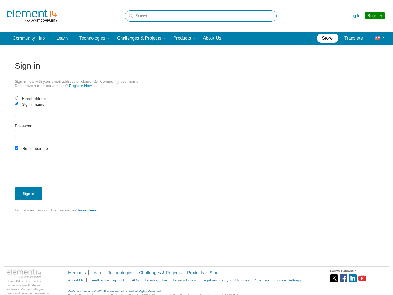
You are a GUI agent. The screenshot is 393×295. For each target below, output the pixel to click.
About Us (76, 280)
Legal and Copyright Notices (225, 280)
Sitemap (262, 280)
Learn (96, 272)
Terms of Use (156, 280)
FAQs (134, 280)
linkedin (353, 278)
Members (77, 272)
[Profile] (377, 38)
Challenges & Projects (160, 272)
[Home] (32, 16)
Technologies (120, 272)
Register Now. (81, 86)
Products (195, 272)
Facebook (343, 278)
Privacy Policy (184, 280)
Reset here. (88, 210)
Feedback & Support (106, 280)
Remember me (35, 148)
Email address (34, 98)
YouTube (362, 278)
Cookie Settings (288, 280)
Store (215, 272)
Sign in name (33, 104)
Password (23, 126)
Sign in (28, 193)
